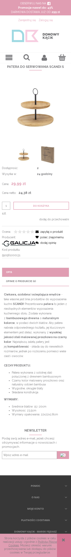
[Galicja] (19, 243)
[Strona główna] (35, 36)
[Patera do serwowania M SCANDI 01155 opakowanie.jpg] (47, 154)
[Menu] (9, 58)
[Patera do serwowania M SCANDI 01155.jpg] (23, 154)
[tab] (35, 272)
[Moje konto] (44, 58)
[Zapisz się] (63, 455)
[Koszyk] (62, 57)
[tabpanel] (35, 354)
